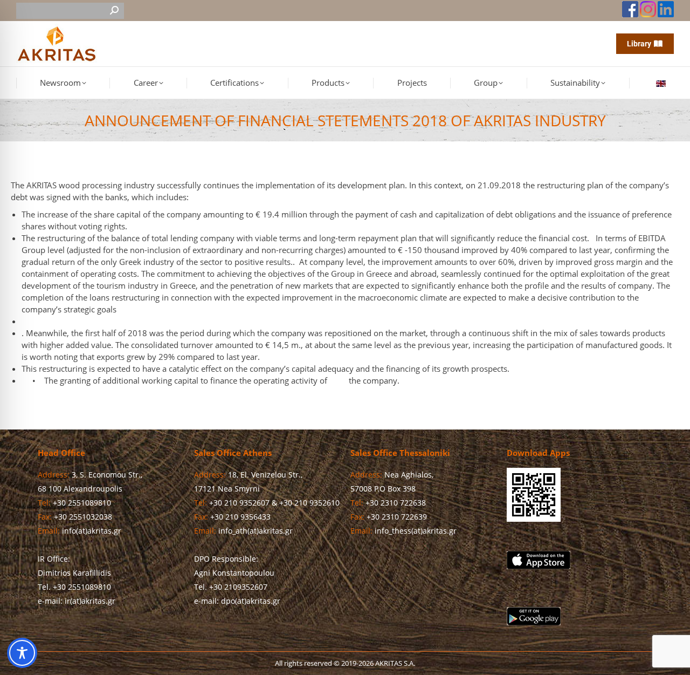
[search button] (114, 11)
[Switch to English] (662, 83)
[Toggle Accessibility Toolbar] (22, 653)
